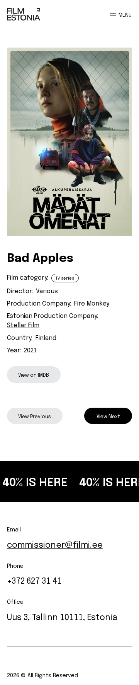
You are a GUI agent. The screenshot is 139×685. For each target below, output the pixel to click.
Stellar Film (23, 324)
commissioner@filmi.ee (55, 544)
